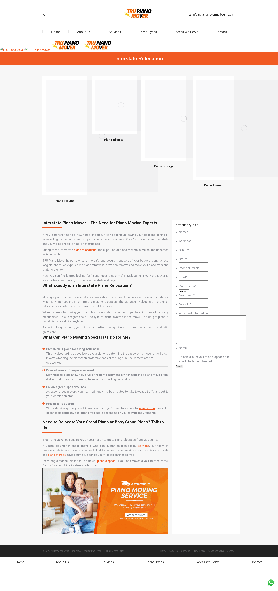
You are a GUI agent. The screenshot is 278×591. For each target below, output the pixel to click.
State (183, 259)
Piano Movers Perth (114, 551)
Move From (187, 295)
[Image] (121, 105)
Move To (185, 304)
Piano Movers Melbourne (82, 551)
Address (185, 241)
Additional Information (193, 313)
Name (183, 232)
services (143, 445)
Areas (100, 551)
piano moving (148, 408)
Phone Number (189, 268)
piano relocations (85, 250)
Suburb (184, 250)
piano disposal (106, 461)
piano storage (57, 454)
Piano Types (187, 286)
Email (183, 277)
